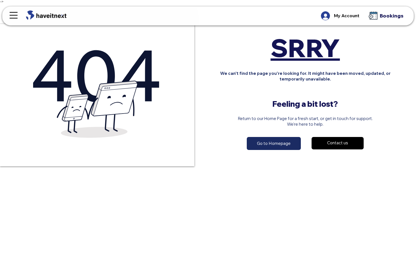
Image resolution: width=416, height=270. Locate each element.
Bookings (392, 16)
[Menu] (13, 15)
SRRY (305, 47)
